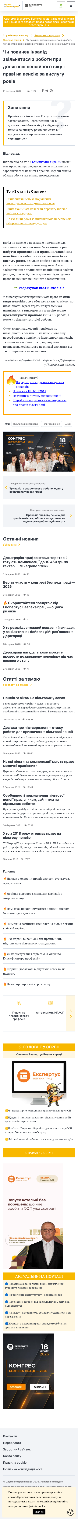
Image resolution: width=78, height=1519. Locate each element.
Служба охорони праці (16, 35)
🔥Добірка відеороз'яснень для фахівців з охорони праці (32, 896)
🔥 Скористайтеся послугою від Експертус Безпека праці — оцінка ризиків (33, 607)
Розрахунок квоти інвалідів (41, 288)
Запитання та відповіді (47, 35)
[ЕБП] (39, 1084)
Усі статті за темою (15, 684)
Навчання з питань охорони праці (37, 396)
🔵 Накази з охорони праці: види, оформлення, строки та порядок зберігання (34, 1285)
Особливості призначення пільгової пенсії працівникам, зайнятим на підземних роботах (33, 799)
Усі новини (9, 544)
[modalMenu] (71, 6)
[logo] (11, 5)
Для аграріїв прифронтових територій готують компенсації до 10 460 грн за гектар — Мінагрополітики (35, 562)
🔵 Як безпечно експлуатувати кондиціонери (33, 1294)
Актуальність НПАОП (50, 1012)
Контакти (10, 1436)
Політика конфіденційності (23, 1469)
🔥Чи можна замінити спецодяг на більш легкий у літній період (38, 926)
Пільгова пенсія (12, 40)
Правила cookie (15, 1462)
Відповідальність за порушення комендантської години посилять (30, 201)
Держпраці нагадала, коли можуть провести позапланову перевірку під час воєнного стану (38, 656)
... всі (68, 423)
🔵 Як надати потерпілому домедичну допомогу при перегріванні (38, 1314)
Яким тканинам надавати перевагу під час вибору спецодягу (36, 211)
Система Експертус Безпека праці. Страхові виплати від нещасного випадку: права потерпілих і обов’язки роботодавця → (39, 22)
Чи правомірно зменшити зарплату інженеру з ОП (39, 1110)
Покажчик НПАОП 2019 (29, 391)
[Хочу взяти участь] (28, 1408)
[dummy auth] (61, 6)
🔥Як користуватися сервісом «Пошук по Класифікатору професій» (32, 956)
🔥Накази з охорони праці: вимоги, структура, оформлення (36, 880)
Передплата (12, 1443)
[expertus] (32, 5)
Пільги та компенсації (25, 423)
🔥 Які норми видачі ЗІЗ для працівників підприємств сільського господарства (32, 941)
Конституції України (47, 162)
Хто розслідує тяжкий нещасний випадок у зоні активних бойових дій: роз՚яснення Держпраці (39, 632)
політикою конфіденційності (46, 1501)
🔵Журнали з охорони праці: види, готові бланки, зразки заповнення (36, 1325)
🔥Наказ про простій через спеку (27, 984)
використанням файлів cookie (27, 1506)
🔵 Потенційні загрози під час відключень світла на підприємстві (37, 1303)
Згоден (39, 1511)
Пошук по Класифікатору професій (19, 1016)
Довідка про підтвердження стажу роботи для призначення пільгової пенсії (38, 730)
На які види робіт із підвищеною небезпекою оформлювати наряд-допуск (39, 221)
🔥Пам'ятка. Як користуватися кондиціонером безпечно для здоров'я (36, 911)
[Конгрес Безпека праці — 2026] (39, 452)
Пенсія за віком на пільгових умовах (34, 698)
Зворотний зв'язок (17, 1449)
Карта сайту (12, 1456)
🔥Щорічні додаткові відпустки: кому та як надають (34, 971)
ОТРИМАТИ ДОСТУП (39, 1152)
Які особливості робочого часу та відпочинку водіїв (40, 1139)
